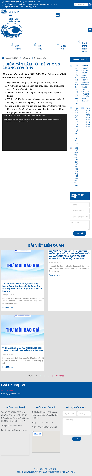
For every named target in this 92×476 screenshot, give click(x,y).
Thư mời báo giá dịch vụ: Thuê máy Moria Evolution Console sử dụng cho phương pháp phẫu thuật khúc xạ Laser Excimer (22, 287)
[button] (58, 15)
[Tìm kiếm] (90, 4)
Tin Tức (40, 47)
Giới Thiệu (18, 47)
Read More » (7, 307)
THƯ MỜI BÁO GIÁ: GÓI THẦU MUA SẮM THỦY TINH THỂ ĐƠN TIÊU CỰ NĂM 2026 (22, 349)
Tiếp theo (60, 375)
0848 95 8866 (7, 391)
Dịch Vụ (63, 47)
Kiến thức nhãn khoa (84, 47)
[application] (34, 132)
